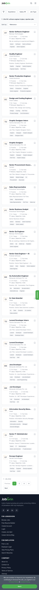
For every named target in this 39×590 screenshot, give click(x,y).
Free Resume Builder (8, 523)
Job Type (33, 12)
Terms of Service (7, 570)
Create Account (7, 526)
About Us (5, 561)
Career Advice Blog (8, 535)
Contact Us (5, 564)
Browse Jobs (6, 520)
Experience (11, 12)
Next (6, 488)
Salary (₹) (23, 12)
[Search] (31, 3)
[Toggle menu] (35, 3)
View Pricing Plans (8, 550)
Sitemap (4, 573)
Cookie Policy (25, 582)
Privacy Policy (6, 567)
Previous (7, 483)
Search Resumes (7, 553)
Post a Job (5, 544)
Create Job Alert (7, 532)
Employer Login (7, 547)
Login (3, 529)
